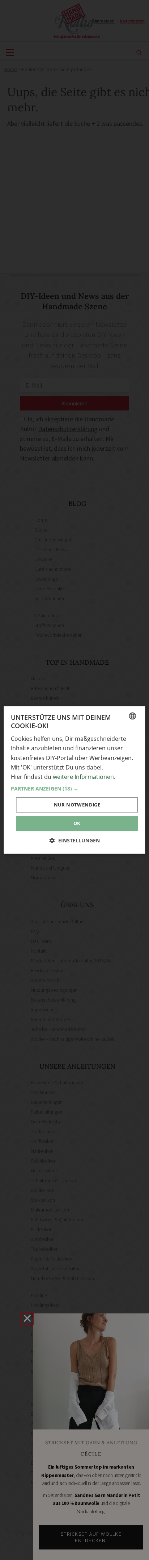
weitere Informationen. (84, 777)
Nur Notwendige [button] (77, 804)
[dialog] (74, 780)
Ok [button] (77, 823)
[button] (74, 788)
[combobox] (132, 715)
